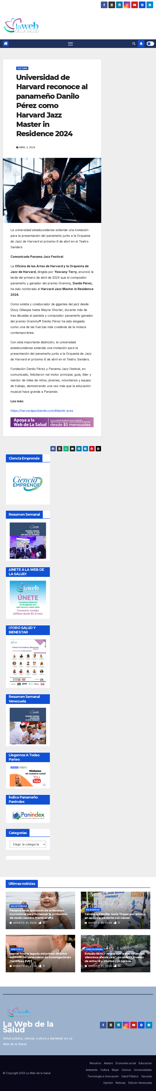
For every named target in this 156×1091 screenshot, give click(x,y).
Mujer (115, 1069)
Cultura (22, 68)
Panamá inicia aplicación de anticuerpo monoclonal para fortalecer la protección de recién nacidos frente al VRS (38, 914)
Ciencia (126, 1069)
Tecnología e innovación (103, 1076)
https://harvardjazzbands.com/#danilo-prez (41, 411)
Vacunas (146, 1076)
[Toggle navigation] (70, 44)
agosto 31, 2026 (25, 922)
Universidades (143, 1069)
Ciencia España (94, 949)
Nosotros (95, 1063)
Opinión (108, 1082)
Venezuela (17, 949)
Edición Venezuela (140, 1082)
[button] (133, 43)
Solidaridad (93, 910)
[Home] (6, 43)
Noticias (121, 1082)
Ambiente (92, 1069)
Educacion (145, 1063)
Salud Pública (19, 906)
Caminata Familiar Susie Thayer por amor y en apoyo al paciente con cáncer (115, 916)
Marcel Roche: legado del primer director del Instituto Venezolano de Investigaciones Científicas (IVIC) (40, 957)
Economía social (126, 1063)
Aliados (108, 1063)
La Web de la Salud (28, 1026)
